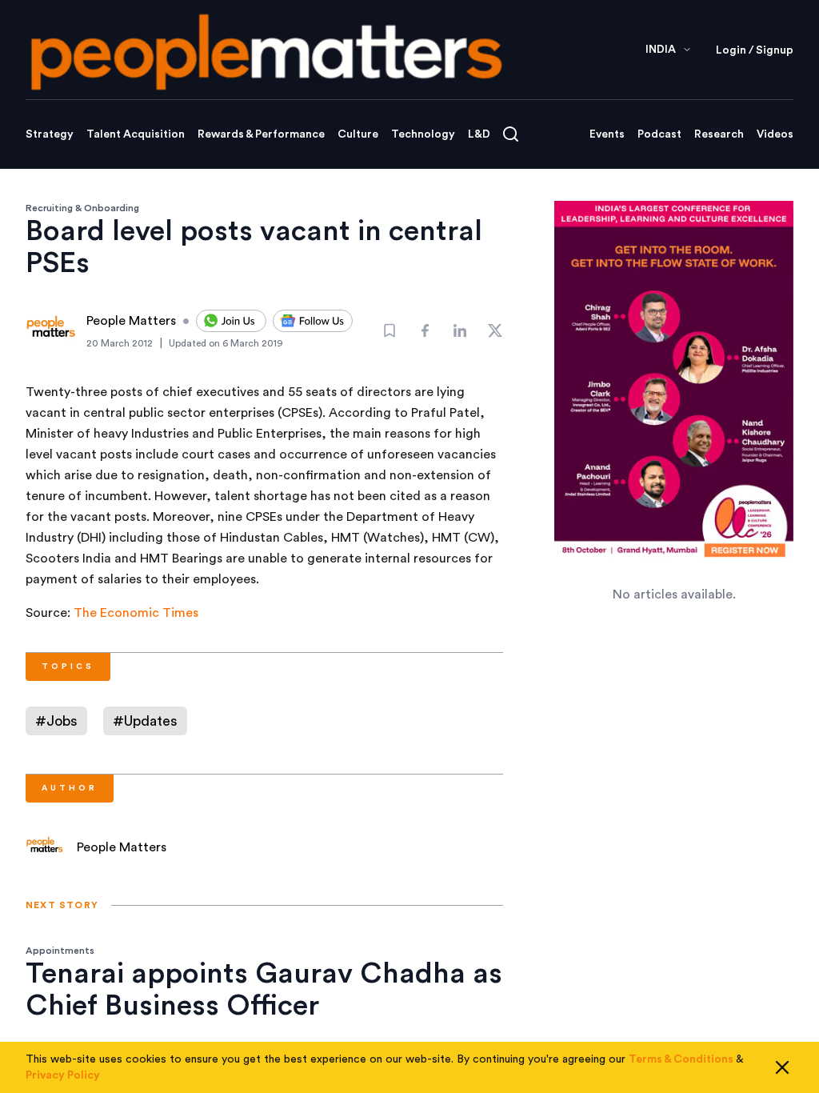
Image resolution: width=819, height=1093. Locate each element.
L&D (479, 134)
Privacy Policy (63, 1075)
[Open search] (510, 134)
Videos (775, 134)
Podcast (659, 134)
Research (719, 134)
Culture (358, 134)
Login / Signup (754, 50)
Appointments (60, 950)
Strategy (50, 134)
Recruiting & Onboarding (82, 208)
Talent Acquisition (135, 134)
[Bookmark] (390, 330)
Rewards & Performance (261, 134)
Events (607, 134)
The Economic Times (136, 613)
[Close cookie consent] (782, 1067)
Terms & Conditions (681, 1059)
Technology (423, 134)
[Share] (425, 330)
